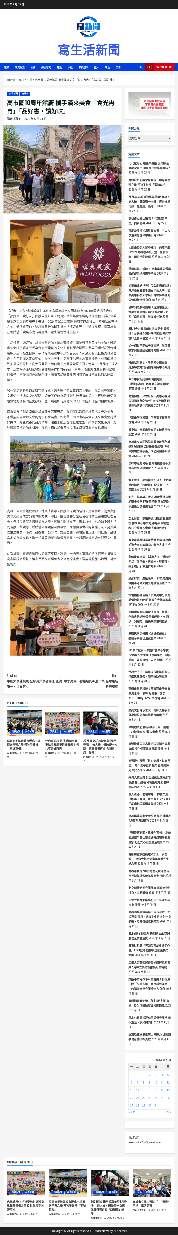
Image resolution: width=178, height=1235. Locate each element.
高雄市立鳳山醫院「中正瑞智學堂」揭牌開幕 (151, 1203)
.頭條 (6, 67)
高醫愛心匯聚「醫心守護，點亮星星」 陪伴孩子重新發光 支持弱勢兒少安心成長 (149, 765)
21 (137, 1098)
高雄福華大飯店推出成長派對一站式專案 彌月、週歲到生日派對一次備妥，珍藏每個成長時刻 (149, 916)
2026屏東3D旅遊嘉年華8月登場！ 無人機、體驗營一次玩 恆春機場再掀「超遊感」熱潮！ (100, 746)
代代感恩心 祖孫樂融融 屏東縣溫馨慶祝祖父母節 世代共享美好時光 (62, 745)
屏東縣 (149, 1192)
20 (131, 1098)
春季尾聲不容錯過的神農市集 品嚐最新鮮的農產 (91, 680)
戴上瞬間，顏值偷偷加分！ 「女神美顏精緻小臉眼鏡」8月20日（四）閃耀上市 (149, 484)
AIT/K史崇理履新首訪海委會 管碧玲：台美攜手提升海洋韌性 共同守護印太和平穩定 (149, 333)
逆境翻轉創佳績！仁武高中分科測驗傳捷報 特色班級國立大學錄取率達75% (149, 599)
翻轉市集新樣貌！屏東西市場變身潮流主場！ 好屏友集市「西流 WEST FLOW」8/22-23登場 (149, 693)
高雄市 (25, 93)
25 (162, 1098)
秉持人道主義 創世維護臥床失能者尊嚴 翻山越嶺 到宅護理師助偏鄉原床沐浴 (149, 782)
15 (143, 1090)
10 (155, 1082)
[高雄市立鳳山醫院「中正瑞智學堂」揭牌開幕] (152, 1183)
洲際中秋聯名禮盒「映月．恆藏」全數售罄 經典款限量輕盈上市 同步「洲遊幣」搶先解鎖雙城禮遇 (149, 616)
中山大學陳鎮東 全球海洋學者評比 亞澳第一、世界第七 (34, 680)
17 (155, 1090)
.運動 (59, 67)
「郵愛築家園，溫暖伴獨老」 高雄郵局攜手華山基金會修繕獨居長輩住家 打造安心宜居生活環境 (149, 837)
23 (149, 1098)
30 (149, 1105)
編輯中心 (14, 753)
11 (162, 1082)
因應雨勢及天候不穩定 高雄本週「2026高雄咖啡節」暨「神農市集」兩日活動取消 (149, 252)
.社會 (32, 67)
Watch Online (164, 67)
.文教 (70, 67)
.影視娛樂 (83, 67)
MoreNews (102, 1231)
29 (143, 1105)
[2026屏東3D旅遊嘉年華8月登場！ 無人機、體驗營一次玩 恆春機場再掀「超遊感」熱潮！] (100, 723)
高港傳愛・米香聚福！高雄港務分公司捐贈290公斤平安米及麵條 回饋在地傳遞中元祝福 (149, 400)
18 (162, 1090)
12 (168, 1082)
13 (131, 1090)
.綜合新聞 (46, 67)
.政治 (107, 67)
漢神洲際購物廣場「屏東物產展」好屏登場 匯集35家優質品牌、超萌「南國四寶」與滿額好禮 (149, 312)
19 (168, 1090)
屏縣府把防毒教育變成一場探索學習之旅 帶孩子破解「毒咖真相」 (23, 745)
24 (155, 1098)
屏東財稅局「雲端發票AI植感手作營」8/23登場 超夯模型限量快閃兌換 (149, 950)
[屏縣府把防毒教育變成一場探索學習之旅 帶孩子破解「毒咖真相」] (24, 723)
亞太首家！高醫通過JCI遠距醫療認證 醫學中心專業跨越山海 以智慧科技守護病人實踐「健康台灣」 (149, 523)
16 (149, 1090)
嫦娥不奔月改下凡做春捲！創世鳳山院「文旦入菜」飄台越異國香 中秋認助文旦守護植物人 (149, 984)
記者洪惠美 (14, 119)
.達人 (96, 67)
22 (143, 1098)
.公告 (118, 67)
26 (168, 1098)
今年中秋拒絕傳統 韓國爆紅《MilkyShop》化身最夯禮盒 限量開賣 (148, 384)
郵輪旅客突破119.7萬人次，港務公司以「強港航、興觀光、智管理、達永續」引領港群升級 (149, 561)
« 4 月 (132, 1112)
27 (131, 1105)
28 (137, 1105)
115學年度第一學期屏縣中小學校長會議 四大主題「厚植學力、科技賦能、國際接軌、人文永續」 (149, 655)
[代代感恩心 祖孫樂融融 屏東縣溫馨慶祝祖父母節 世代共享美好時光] (62, 723)
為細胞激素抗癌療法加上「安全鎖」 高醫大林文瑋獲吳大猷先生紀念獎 (148, 859)
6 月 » (167, 1112)
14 (137, 1090)
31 (155, 1105)
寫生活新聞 (89, 48)
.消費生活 (19, 67)
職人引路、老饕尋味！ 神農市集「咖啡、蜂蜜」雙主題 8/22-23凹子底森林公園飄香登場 (149, 799)
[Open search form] (141, 67)
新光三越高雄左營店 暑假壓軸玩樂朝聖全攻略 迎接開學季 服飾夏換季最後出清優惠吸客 (149, 501)
